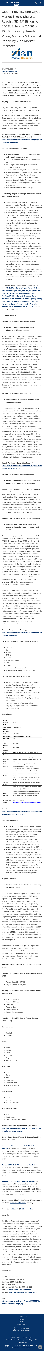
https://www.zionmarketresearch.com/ (23, 1292)
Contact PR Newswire (22, 1317)
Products (21, 1319)
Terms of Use (15, 1337)
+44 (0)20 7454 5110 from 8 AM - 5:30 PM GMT (21, 1330)
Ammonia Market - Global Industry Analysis (18, 1181)
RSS (36, 1340)
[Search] (41, 3)
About (21, 1321)
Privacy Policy (27, 1337)
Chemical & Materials (18, 1203)
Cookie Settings (22, 1342)
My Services (21, 1324)
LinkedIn (15, 1209)
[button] (22, 53)
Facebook (30, 1209)
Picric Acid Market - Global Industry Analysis (19, 1165)
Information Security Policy (15, 1340)
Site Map (29, 1340)
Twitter (22, 1209)
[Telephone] (36, 3)
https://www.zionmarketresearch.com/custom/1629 (27, 802)
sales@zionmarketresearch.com (19, 1289)
